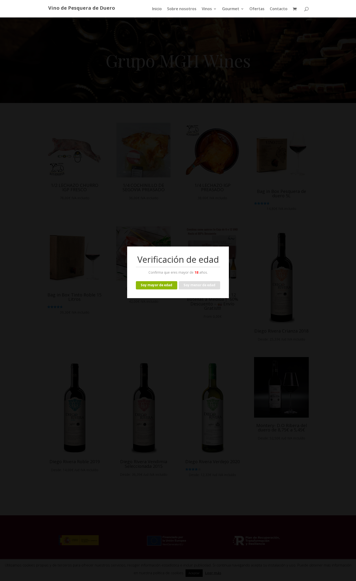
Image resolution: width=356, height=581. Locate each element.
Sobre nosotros (181, 9)
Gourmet (230, 9)
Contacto (278, 9)
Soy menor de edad (199, 285)
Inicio (157, 9)
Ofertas (256, 9)
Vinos (207, 9)
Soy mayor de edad (156, 285)
